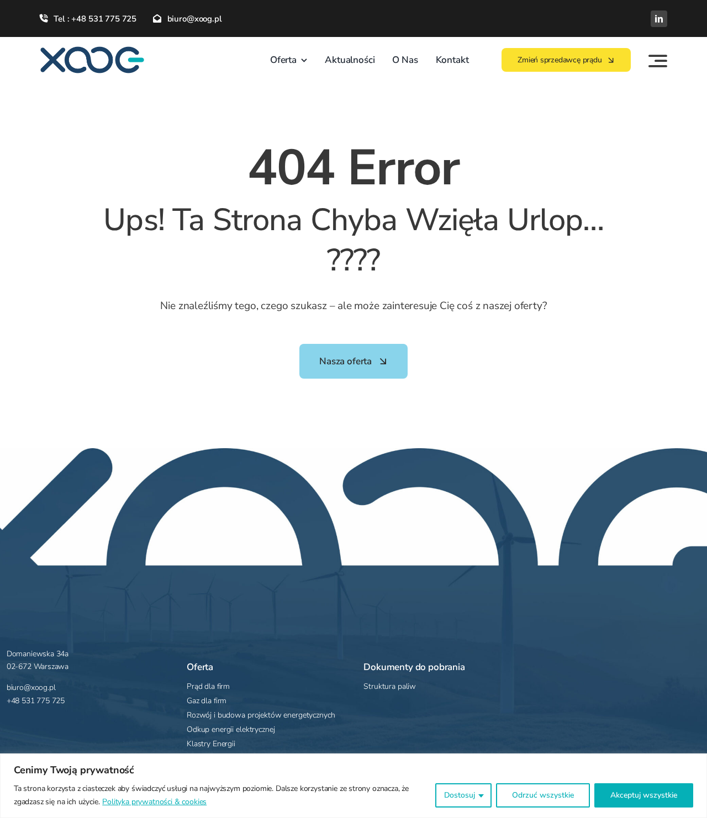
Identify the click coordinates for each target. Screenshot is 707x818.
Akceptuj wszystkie (643, 795)
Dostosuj (459, 795)
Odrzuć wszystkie (543, 795)
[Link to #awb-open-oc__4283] (657, 61)
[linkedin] (659, 18)
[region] (353, 785)
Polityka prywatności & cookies (154, 801)
